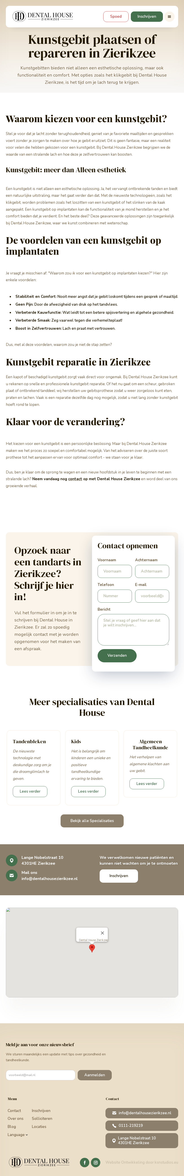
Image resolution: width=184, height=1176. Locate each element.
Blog (12, 1126)
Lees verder (30, 791)
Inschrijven (147, 16)
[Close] (102, 933)
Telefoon (106, 584)
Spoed (116, 16)
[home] (43, 16)
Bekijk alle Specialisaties (92, 820)
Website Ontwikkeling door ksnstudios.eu (141, 1162)
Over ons (15, 1118)
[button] (169, 16)
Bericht (104, 609)
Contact (14, 1110)
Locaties (39, 1126)
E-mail (141, 584)
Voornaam (107, 560)
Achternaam (146, 560)
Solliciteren (42, 1118)
